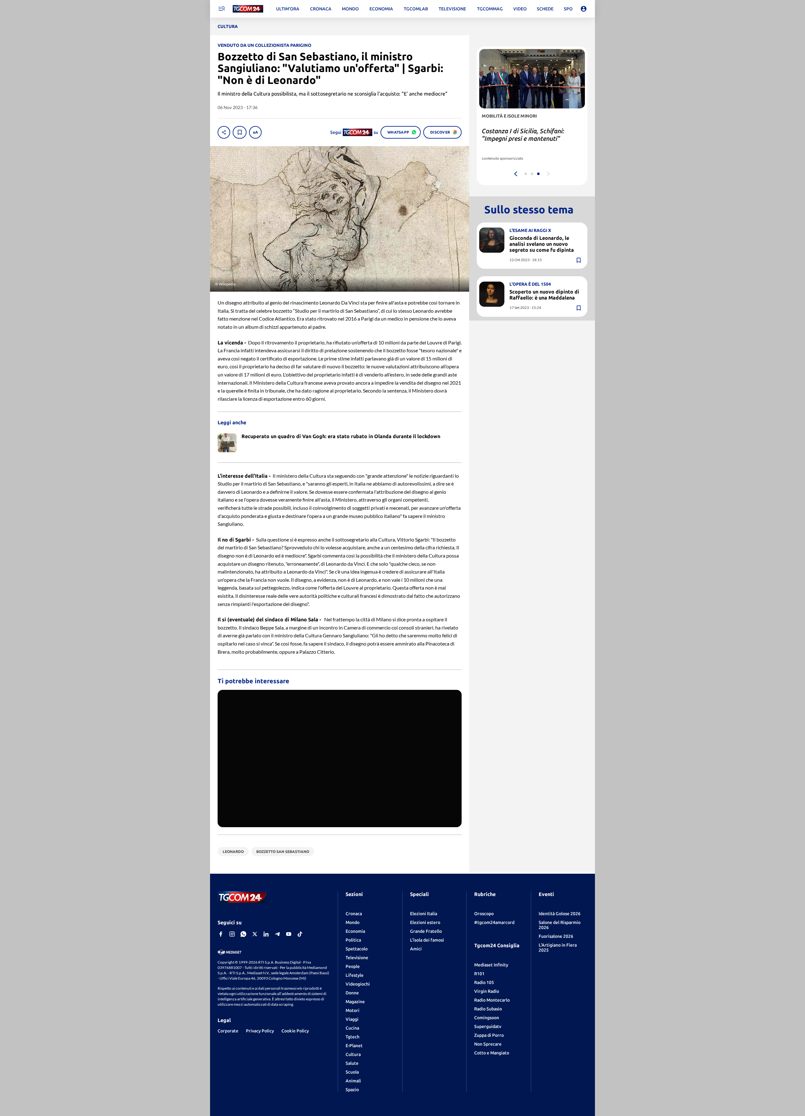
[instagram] (232, 934)
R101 (479, 973)
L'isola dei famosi (427, 940)
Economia (355, 931)
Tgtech (352, 1036)
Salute (352, 1063)
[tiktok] (300, 934)
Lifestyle (355, 975)
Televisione (357, 957)
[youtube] (289, 934)
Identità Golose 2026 (559, 913)
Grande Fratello (426, 931)
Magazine (355, 1001)
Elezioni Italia (423, 913)
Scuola (352, 1072)
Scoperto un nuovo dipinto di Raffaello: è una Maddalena (544, 295)
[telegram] (277, 934)
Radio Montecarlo (492, 1000)
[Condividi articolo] (224, 132)
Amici (416, 948)
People (353, 966)
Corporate (228, 1030)
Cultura (353, 1054)
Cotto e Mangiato (491, 1052)
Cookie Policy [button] (295, 1030)
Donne (352, 992)
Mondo (352, 922)
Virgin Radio (486, 991)
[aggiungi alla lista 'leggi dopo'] (240, 132)
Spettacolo (357, 948)
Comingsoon (486, 1017)
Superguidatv (487, 1026)
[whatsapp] (243, 934)
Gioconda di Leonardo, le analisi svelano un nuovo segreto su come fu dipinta (541, 244)
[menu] (221, 9)
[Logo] (248, 9)
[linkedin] (266, 934)
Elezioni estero (425, 922)
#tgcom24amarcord (494, 922)
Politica (353, 940)
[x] (255, 934)
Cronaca (354, 913)
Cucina (352, 1028)
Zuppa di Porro (489, 1035)
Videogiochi (358, 984)
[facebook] (221, 934)
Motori (352, 1010)
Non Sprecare (488, 1044)
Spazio (352, 1089)
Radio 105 (484, 982)
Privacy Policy (260, 1030)
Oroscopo (484, 913)
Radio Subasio (488, 1008)
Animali (353, 1080)
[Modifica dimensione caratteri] (255, 132)
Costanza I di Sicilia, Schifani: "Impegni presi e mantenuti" (523, 134)
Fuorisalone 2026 (556, 936)
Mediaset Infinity (491, 964)
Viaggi (352, 1019)
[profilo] (583, 9)
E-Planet (354, 1045)
